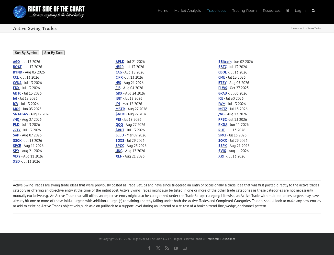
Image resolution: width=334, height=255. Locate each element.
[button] (313, 10)
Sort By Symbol (26, 53)
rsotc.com (214, 239)
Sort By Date (53, 53)
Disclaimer (228, 239)
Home (294, 28)
